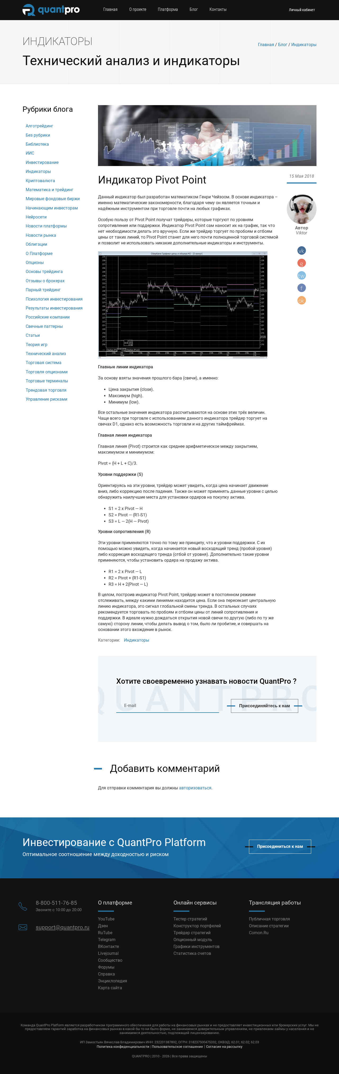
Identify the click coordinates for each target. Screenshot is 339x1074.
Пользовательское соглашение (177, 1047)
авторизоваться (195, 787)
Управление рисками (46, 399)
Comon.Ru (259, 932)
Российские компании (48, 317)
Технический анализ (46, 353)
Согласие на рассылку (224, 1047)
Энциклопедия (112, 980)
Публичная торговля (269, 918)
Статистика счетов (192, 953)
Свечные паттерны (44, 326)
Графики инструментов (196, 946)
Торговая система (43, 362)
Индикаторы (303, 44)
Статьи (33, 335)
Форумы (106, 967)
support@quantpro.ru (63, 927)
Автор (301, 230)
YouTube (106, 918)
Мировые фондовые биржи (53, 198)
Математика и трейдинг (49, 189)
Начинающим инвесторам (52, 208)
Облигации (36, 244)
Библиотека (37, 144)
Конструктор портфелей (197, 925)
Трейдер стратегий (192, 932)
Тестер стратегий (190, 918)
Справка (106, 974)
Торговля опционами (47, 371)
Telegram (106, 939)
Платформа (168, 9)
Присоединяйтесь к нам (264, 706)
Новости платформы (46, 226)
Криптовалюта (40, 180)
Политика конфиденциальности (123, 1047)
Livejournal (108, 953)
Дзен (103, 925)
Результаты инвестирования (54, 308)
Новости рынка (41, 235)
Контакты (217, 9)
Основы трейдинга (44, 271)
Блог (194, 9)
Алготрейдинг (39, 125)
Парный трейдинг (43, 289)
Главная (110, 9)
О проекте (137, 9)
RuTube (105, 932)
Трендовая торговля (46, 390)
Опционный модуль (192, 939)
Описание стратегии (269, 925)
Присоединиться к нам (280, 846)
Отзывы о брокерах (45, 280)
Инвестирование (42, 162)
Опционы (35, 262)
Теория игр (36, 344)
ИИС (30, 153)
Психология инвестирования (54, 299)
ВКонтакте (108, 946)
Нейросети (36, 217)
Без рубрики (38, 135)
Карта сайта (110, 987)
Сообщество (110, 960)
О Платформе (39, 253)
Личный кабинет (302, 10)
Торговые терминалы (47, 380)
